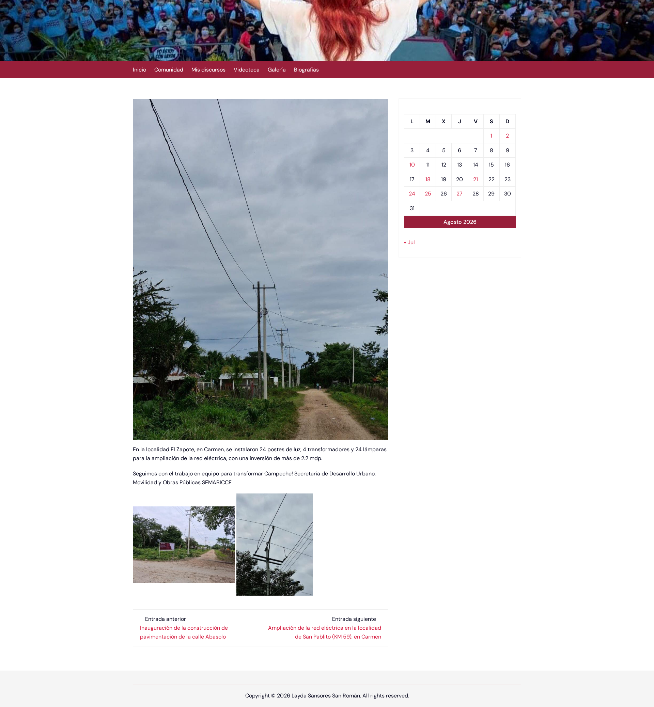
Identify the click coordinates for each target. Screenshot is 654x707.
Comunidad (168, 69)
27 (459, 193)
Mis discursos (208, 69)
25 (428, 193)
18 (428, 179)
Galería (277, 69)
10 (412, 164)
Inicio (139, 69)
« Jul (409, 242)
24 (412, 193)
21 (475, 179)
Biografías (306, 69)
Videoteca (247, 69)
